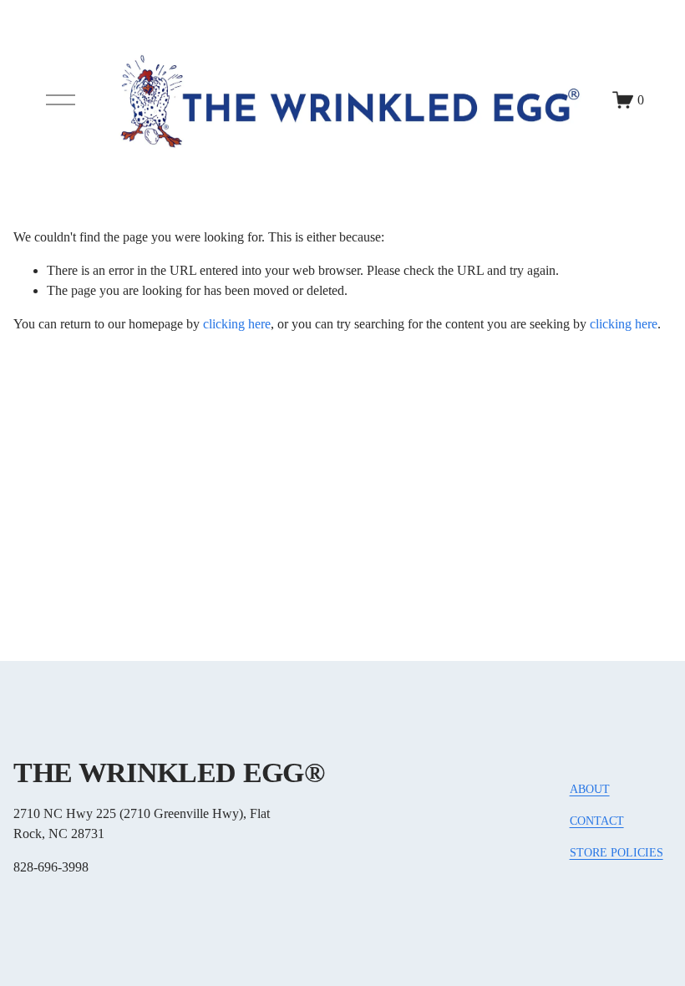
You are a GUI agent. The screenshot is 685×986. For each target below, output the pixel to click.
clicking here (237, 324)
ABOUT (590, 788)
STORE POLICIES (616, 852)
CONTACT (597, 820)
